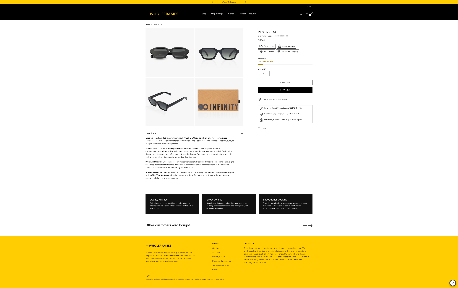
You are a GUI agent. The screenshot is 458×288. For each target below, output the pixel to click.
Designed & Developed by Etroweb (168, 279)
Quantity (262, 69)
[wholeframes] (162, 13)
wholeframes (151, 279)
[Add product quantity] (267, 73)
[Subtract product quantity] (260, 73)
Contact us (217, 248)
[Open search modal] (301, 13)
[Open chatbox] (452, 283)
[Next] (245, 2)
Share (263, 128)
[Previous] (212, 2)
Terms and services (220, 265)
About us (216, 252)
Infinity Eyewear (265, 36)
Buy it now (285, 90)
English (308, 7)
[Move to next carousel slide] (310, 225)
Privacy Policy (218, 256)
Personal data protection (223, 261)
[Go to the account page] (306, 13)
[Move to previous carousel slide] (305, 226)
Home (148, 25)
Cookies (215, 269)
